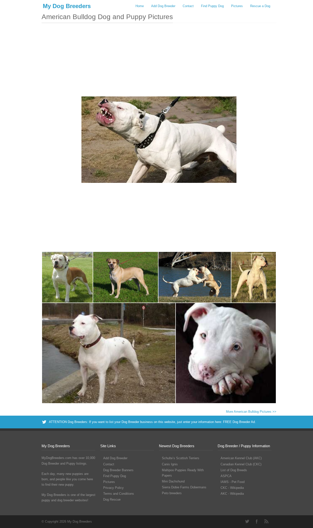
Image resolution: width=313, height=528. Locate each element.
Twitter (247, 521)
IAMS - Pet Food (233, 482)
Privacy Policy (113, 488)
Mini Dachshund (173, 481)
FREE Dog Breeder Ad (239, 422)
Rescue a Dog (260, 6)
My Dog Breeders (67, 6)
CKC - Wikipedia (232, 488)
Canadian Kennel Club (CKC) (241, 464)
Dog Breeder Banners (118, 470)
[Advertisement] (159, 62)
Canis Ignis (170, 464)
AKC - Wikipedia (232, 493)
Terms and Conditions (118, 493)
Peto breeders (172, 493)
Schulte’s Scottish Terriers (180, 458)
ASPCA (226, 476)
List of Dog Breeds (234, 470)
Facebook (257, 521)
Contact (188, 6)
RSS (266, 521)
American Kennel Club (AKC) (241, 458)
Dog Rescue (112, 499)
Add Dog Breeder (163, 6)
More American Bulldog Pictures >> (251, 411)
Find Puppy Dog (212, 6)
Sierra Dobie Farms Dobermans (184, 487)
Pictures (237, 6)
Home (139, 6)
